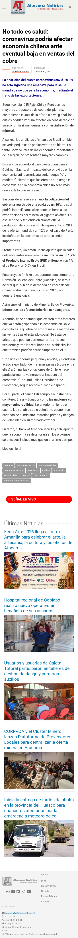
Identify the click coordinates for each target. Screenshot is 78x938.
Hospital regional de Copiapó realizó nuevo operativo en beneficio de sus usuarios (32, 605)
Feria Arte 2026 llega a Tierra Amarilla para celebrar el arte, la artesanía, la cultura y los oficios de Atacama (38, 539)
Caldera (46, 470)
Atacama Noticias (26, 465)
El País (31, 104)
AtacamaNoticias (47, 465)
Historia (45, 891)
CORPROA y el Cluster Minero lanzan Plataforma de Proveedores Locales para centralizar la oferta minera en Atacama (37, 739)
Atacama (8, 465)
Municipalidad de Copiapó (17, 475)
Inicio (43, 881)
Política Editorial (49, 896)
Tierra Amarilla (41, 475)
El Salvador (59, 470)
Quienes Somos (48, 886)
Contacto (45, 901)
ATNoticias (33, 470)
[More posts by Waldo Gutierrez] (6, 68)
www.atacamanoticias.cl (16, 480)
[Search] (70, 7)
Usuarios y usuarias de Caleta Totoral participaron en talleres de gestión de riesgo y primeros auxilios (37, 671)
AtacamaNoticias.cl (14, 470)
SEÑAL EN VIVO (23, 499)
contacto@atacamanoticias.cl (20, 913)
